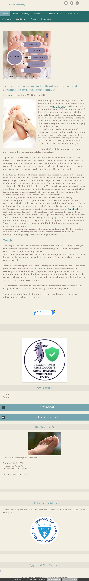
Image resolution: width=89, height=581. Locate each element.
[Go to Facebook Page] (71, 3)
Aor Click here (59, 106)
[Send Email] (65, 3)
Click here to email (47, 417)
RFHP (77, 510)
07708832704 (47, 407)
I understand (54, 579)
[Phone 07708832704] (77, 3)
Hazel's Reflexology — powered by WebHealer (47, 578)
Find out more (70, 579)
